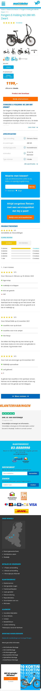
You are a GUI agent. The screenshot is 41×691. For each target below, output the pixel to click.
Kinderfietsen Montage (10, 660)
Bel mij (31, 187)
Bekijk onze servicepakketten (20, 217)
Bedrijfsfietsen (8, 622)
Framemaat (7, 72)
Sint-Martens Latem (10, 554)
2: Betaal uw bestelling (11, 571)
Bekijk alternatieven (20, 99)
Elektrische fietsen (13, 9)
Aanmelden (33, 473)
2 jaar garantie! (8, 592)
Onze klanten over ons (11, 600)
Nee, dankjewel (10, 681)
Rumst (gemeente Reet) (11, 551)
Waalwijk (6, 557)
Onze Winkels (8, 616)
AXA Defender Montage (10, 647)
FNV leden (7, 603)
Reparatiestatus (9, 598)
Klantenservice (8, 583)
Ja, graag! (11, 678)
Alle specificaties (29, 164)
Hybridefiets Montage (10, 657)
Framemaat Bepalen (10, 589)
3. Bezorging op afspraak (12, 573)
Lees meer (31, 127)
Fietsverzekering (9, 595)
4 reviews (36, 248)
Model (5, 63)
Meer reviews (20, 396)
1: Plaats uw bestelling (11, 568)
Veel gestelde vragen (10, 586)
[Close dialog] (39, 665)
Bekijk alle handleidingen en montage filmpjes (16, 638)
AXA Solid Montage (9, 650)
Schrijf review (6, 237)
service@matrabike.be (20, 454)
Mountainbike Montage (10, 655)
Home (3, 9)
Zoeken (33, 485)
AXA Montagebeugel (9, 652)
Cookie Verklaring (9, 625)
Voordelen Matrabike (10, 613)
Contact (6, 619)
